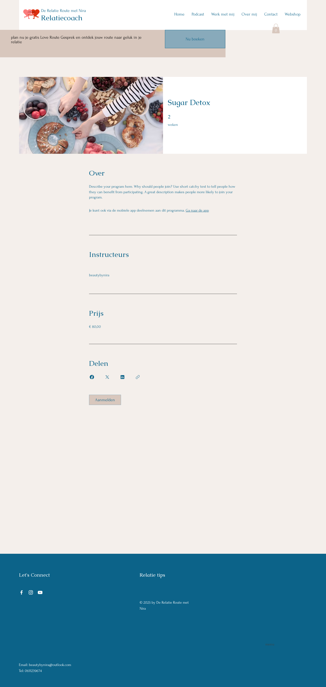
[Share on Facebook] (92, 377)
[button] (276, 28)
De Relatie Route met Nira (63, 10)
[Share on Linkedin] (122, 377)
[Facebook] (21, 592)
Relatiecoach (61, 17)
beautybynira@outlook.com (50, 665)
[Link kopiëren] (138, 377)
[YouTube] (40, 592)
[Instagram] (31, 592)
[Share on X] (107, 377)
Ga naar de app (197, 210)
